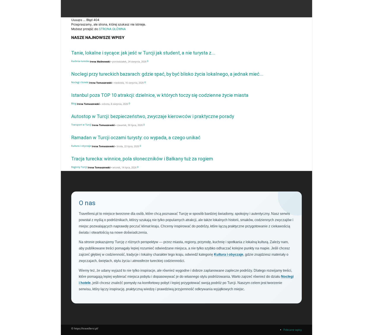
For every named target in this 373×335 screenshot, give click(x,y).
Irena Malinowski (100, 61)
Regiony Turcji (79, 167)
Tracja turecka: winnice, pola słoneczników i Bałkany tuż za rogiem (142, 158)
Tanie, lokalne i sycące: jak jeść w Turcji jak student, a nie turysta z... (143, 53)
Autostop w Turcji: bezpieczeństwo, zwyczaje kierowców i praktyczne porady (152, 116)
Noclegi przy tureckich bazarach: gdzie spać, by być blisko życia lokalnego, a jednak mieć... (167, 74)
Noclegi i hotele (80, 82)
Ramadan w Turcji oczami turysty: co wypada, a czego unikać (136, 137)
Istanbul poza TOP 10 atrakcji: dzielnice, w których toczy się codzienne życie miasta (159, 95)
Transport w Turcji (81, 124)
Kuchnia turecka (80, 61)
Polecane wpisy (292, 330)
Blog (73, 103)
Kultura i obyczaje (81, 145)
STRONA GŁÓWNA (112, 29)
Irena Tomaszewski (100, 82)
